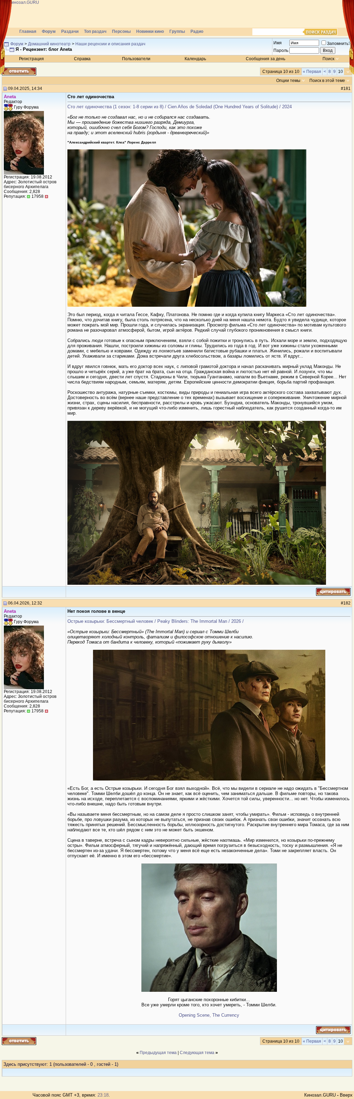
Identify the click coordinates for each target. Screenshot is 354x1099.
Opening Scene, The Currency (209, 1015)
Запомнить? (339, 43)
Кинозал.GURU (320, 1095)
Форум (49, 31)
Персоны (121, 31)
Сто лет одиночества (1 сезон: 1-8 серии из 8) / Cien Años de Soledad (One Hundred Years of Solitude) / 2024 (179, 106)
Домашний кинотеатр (49, 43)
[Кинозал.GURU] (71, 14)
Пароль (280, 50)
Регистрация (31, 58)
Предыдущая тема (158, 1052)
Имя (277, 42)
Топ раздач (95, 31)
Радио (196, 31)
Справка (82, 58)
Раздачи (69, 31)
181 (347, 88)
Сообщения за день (265, 58)
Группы (177, 31)
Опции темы (288, 80)
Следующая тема (197, 1052)
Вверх (346, 1095)
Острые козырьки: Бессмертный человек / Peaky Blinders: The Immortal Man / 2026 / (155, 621)
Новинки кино (150, 31)
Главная (27, 31)
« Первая (312, 71)
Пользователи (136, 58)
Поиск (328, 58)
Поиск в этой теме (327, 80)
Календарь (195, 58)
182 (347, 603)
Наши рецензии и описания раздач (110, 43)
